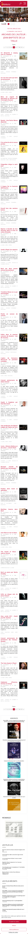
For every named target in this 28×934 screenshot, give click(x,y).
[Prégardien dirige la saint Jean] (23, 169)
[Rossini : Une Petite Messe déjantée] (23, 122)
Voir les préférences (14, 929)
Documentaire (4, 158)
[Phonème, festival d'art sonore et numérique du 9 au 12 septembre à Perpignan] (14, 751)
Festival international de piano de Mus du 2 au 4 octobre (14, 797)
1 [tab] (8, 24)
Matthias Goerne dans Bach (9, 510)
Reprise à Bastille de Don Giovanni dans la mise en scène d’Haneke (9, 230)
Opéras (10, 92)
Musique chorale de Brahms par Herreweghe (9, 467)
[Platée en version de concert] (23, 318)
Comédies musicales (5, 567)
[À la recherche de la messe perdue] (23, 147)
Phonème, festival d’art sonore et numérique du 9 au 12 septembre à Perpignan (14, 740)
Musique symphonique (11, 352)
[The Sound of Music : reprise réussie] (23, 555)
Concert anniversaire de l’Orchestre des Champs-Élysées (9, 639)
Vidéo (7, 159)
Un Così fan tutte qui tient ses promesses (9, 78)
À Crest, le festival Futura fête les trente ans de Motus (13, 886)
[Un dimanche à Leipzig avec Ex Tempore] (23, 56)
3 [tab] (14, 24)
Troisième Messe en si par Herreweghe (9, 292)
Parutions (3, 73)
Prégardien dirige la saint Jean (9, 165)
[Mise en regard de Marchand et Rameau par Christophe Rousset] (23, 100)
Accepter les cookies (14, 921)
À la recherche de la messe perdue (9, 143)
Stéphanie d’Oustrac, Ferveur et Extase (9, 683)
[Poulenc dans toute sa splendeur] (23, 494)
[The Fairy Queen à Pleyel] (23, 665)
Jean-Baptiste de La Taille (9, 56)
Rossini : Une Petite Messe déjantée (9, 121)
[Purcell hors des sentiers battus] (23, 211)
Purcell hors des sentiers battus (9, 209)
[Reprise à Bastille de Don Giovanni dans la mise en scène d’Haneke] (23, 229)
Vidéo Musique (12, 159)
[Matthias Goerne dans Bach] (23, 511)
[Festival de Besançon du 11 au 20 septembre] (14, 770)
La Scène (2, 92)
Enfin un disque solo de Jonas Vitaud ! (9, 595)
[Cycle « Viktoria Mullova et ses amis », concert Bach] (23, 448)
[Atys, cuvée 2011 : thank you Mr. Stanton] (23, 620)
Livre (15, 503)
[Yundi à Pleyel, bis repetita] (23, 250)
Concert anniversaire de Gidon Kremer (9, 381)
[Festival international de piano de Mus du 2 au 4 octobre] (14, 805)
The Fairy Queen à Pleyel (8, 663)
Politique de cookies (13, 932)
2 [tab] (11, 24)
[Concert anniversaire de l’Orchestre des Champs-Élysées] (23, 640)
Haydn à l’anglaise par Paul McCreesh (9, 403)
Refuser (14, 925)
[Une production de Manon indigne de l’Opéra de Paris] (23, 427)
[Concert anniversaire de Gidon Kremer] (23, 383)
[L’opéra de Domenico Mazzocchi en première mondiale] (23, 360)
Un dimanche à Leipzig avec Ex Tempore (9, 53)
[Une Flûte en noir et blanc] (23, 534)
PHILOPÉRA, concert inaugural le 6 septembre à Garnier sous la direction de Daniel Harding (14, 721)
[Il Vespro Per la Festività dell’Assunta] (23, 189)
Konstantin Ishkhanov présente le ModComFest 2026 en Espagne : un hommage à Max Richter (14, 780)
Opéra (6, 92)
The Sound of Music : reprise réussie (9, 552)
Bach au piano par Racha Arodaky (9, 573)
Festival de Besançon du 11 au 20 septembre (14, 760)
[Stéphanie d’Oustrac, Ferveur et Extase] (23, 685)
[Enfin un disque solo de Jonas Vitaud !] (23, 596)
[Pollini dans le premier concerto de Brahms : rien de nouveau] (23, 338)
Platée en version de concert (9, 314)
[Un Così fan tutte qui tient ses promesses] (23, 83)
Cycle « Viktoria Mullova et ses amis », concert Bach (9, 447)
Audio (2, 71)
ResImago (6, 818)
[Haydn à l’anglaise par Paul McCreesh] (23, 403)
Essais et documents (6, 503)
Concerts (3, 136)
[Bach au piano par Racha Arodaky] (23, 575)
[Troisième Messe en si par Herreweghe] (23, 294)
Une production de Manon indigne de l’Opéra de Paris (9, 426)
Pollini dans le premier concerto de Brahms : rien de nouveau (9, 336)
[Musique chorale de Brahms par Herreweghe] (23, 470)
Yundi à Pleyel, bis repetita (9, 249)
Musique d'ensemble (11, 71)
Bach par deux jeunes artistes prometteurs (9, 269)
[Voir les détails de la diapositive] (14, 15)
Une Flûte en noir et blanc (9, 532)
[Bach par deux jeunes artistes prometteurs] (23, 271)
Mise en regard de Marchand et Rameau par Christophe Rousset (9, 98)
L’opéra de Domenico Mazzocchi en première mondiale (9, 359)
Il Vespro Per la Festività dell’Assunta (9, 187)
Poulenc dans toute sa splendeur (9, 489)
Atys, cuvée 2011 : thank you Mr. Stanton (9, 617)
